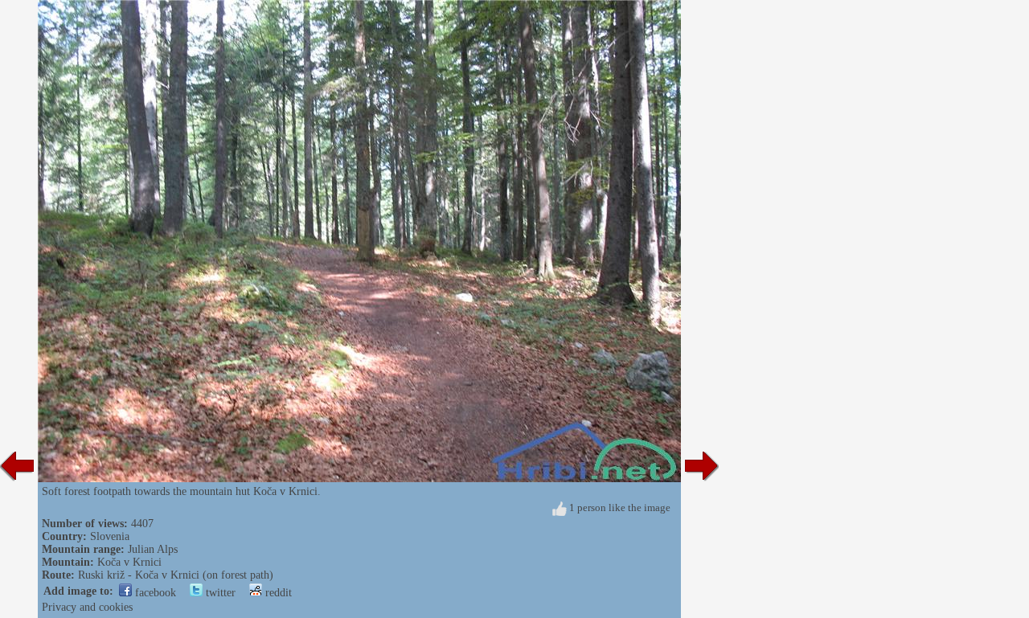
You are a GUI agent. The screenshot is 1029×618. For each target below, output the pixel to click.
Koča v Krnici (129, 562)
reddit (277, 593)
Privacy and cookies (87, 607)
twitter (219, 593)
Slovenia (109, 536)
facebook (154, 593)
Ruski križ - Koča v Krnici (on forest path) (175, 575)
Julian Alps (153, 549)
